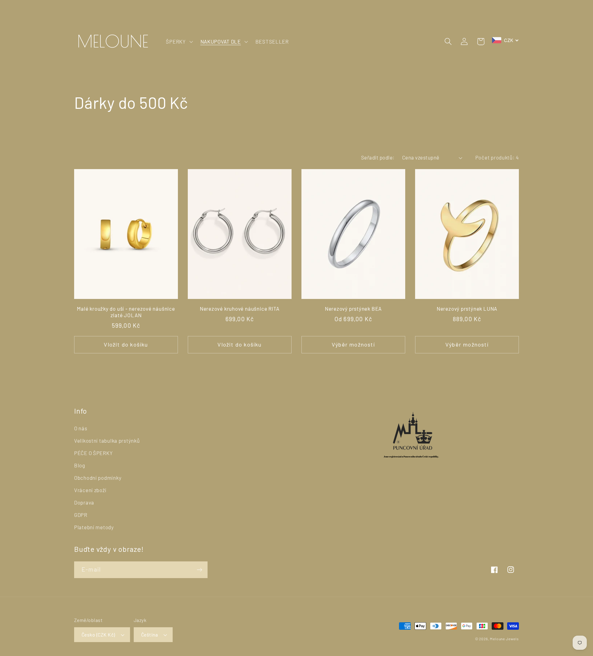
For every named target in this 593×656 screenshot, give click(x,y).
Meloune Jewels (504, 639)
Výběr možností (353, 344)
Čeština (149, 634)
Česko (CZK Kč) (98, 634)
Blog (79, 465)
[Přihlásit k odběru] (199, 569)
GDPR (80, 515)
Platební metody (94, 527)
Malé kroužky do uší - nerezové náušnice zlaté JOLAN (126, 311)
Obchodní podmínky (97, 478)
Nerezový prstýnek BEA (353, 308)
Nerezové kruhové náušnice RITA (240, 308)
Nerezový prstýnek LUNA (467, 308)
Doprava (84, 502)
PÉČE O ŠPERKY (93, 453)
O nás (80, 428)
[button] (179, 41)
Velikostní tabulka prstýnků (107, 440)
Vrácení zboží (90, 490)
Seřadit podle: (378, 157)
